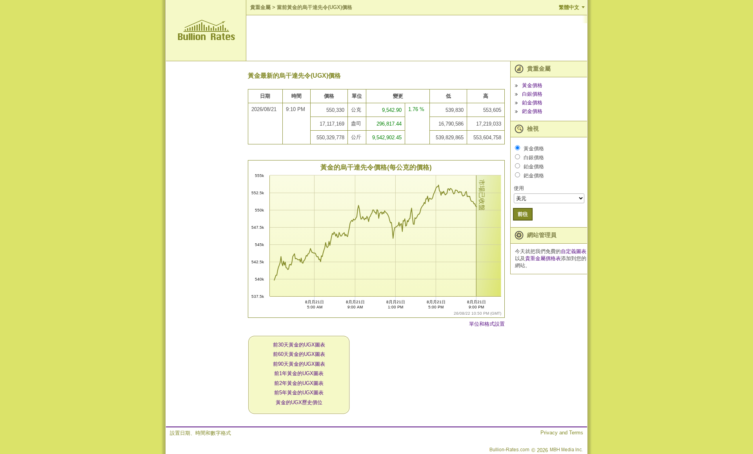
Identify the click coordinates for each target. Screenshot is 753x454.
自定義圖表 (573, 251)
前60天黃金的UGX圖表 (299, 354)
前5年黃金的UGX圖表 (299, 393)
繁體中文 (569, 7)
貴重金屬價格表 (543, 258)
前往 (523, 214)
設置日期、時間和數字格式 (200, 433)
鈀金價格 (532, 111)
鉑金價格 (532, 103)
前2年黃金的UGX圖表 (299, 383)
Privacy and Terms (561, 433)
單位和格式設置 (487, 324)
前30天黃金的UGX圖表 (299, 345)
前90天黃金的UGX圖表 (299, 364)
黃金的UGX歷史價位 (299, 402)
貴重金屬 (260, 7)
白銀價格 (532, 94)
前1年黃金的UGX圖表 (299, 373)
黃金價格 (532, 85)
